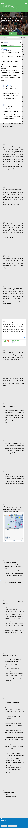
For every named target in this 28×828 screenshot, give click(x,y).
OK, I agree (4, 826)
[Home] (10, 5)
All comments (4, 45)
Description (6, 33)
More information (12, 826)
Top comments (11, 45)
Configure (24, 81)
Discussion (13, 33)
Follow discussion (10, 30)
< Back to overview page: (6, 14)
